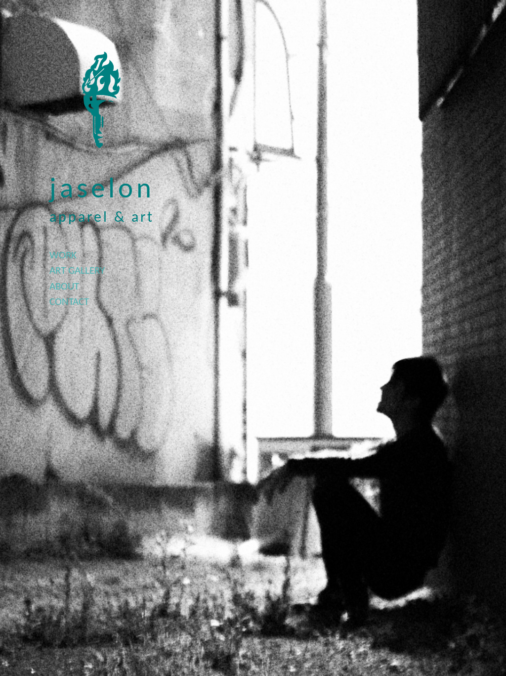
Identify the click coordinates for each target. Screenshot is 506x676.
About (64, 287)
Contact (69, 302)
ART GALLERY (77, 271)
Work (63, 255)
